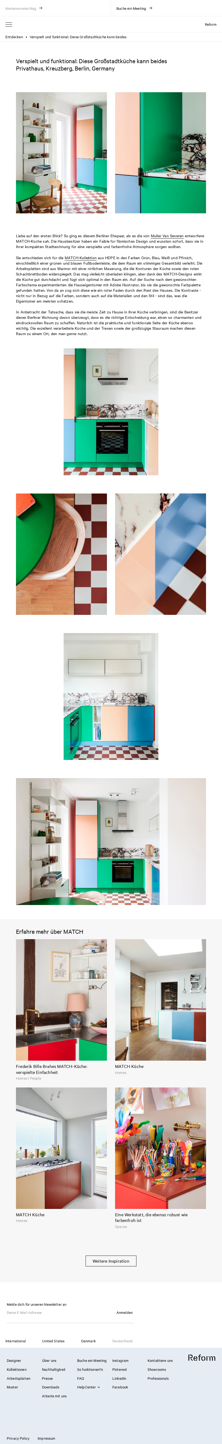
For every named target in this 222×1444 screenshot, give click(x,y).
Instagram (120, 1360)
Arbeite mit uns (54, 1395)
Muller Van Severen (167, 235)
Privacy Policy (18, 1438)
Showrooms (157, 1369)
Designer (14, 1360)
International (15, 1340)
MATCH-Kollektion (81, 257)
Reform (211, 24)
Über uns (49, 1360)
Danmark (88, 1340)
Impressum (46, 1438)
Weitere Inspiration (111, 1261)
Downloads (50, 1386)
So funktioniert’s (90, 1369)
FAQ (80, 1378)
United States (53, 1340)
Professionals (158, 1378)
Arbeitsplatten (18, 1378)
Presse (47, 1378)
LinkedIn (119, 1378)
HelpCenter (86, 1386)
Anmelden (124, 1312)
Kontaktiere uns (160, 1360)
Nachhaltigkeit (54, 1369)
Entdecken (14, 36)
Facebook (120, 1386)
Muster (12, 1386)
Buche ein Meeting (92, 1360)
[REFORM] (201, 1358)
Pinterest (119, 1369)
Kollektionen (17, 1369)
